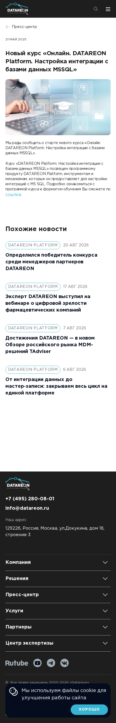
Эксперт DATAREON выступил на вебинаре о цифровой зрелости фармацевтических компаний (47, 303)
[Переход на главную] (18, 9)
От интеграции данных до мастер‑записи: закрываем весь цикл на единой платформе (56, 386)
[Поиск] (95, 9)
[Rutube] (16, 663)
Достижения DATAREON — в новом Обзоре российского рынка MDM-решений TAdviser (50, 345)
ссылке (13, 195)
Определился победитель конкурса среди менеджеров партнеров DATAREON (51, 262)
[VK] (64, 663)
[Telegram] (51, 663)
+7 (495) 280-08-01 (29, 499)
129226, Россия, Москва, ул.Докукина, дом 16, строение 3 (54, 531)
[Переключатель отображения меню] (107, 9)
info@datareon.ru (27, 508)
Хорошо (89, 709)
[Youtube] (37, 663)
